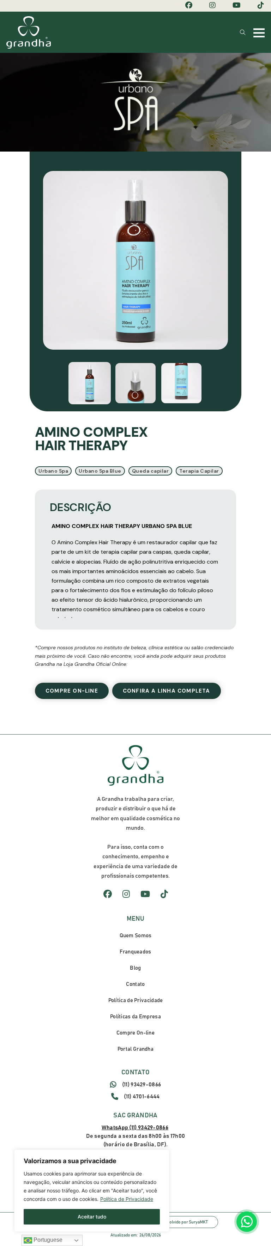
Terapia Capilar (199, 471)
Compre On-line (135, 1033)
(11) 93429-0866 (141, 1084)
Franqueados (135, 952)
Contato (135, 984)
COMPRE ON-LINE (72, 690)
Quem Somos (136, 935)
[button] (89, 383)
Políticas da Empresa (135, 1016)
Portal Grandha (135, 1049)
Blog (135, 968)
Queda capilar (150, 471)
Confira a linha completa (166, 690)
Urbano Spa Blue (100, 471)
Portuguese (47, 1240)
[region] (91, 1190)
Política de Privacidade (126, 1199)
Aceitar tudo (92, 1217)
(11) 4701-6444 (141, 1096)
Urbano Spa (53, 471)
